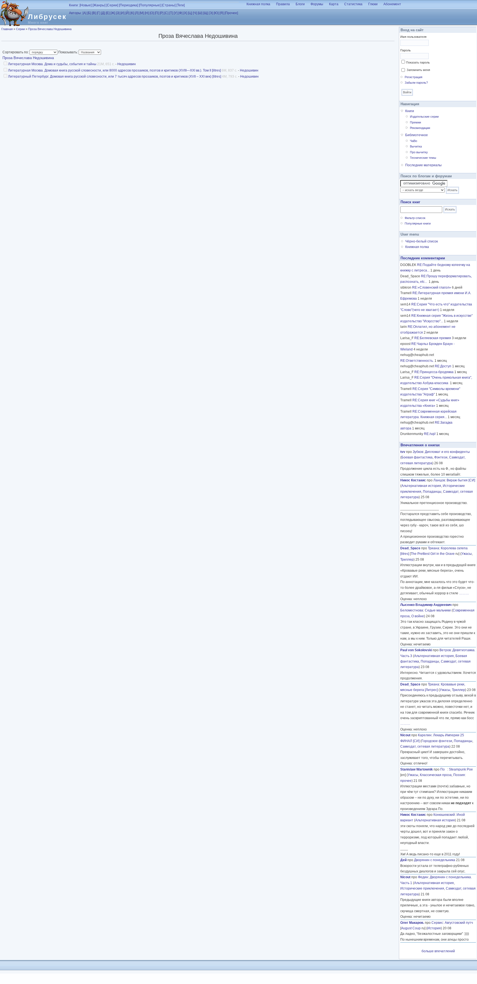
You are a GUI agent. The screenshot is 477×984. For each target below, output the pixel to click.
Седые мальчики (438, 610)
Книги (409, 111)
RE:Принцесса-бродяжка (434, 372)
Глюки (373, 4)
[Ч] (195, 13)
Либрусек (47, 16)
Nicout (405, 735)
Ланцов (439, 480)
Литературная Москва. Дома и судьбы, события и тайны (52, 64)
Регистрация (413, 77)
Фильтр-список (415, 218)
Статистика (353, 4)
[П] (157, 13)
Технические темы (423, 157)
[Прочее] (231, 13)
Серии (20, 29)
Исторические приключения (422, 888)
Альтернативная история (421, 486)
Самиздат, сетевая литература (424, 746)
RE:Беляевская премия (432, 338)
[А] (84, 13)
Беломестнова (411, 610)
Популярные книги (418, 223)
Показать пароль (418, 62)
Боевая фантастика (417, 457)
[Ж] (112, 13)
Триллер (407, 559)
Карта (333, 4)
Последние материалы (423, 165)
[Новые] (86, 5)
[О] (152, 13)
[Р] (161, 13)
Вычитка (416, 146)
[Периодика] (128, 5)
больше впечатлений (438, 951)
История (434, 928)
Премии (415, 122)
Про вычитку (419, 152)
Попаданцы (432, 492)
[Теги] (180, 5)
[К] (132, 13)
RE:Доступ (443, 366)
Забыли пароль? (416, 82)
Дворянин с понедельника (434, 860)
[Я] (221, 13)
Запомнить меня (418, 70)
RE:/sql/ (430, 434)
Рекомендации (420, 128)
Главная (7, 29)
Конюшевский (444, 815)
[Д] (103, 13)
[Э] (211, 13)
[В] (94, 13)
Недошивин (126, 64)
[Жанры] (98, 5)
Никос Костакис (413, 480)
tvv (402, 452)
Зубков (418, 452)
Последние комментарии (423, 258)
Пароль (405, 50)
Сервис (437, 923)
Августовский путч (459, 923)
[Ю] (216, 13)
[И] (122, 13)
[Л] (137, 13)
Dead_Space (410, 548)
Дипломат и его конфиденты (447, 452)
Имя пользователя (413, 36)
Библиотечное (416, 135)
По (443, 769)
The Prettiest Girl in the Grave (433, 554)
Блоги (300, 4)
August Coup (411, 928)
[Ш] (200, 13)
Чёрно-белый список (421, 241)
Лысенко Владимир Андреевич (426, 605)
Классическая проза (436, 775)
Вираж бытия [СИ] (461, 480)
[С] (166, 13)
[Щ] (205, 13)
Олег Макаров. (412, 923)
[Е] (108, 13)
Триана (433, 548)
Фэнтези (440, 457)
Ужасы (466, 554)
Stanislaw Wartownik (416, 769)
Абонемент (392, 4)
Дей (403, 860)
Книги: (74, 5)
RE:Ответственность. (417, 361)
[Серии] (112, 5)
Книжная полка (258, 4)
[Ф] (180, 13)
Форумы (317, 4)
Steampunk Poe (461, 769)
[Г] (98, 13)
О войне (417, 616)
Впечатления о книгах (420, 445)
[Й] (127, 13)
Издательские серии (424, 116)
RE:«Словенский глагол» (431, 287)
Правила (283, 4)
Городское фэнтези (437, 741)
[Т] (171, 13)
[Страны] (168, 5)
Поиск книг (410, 202)
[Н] (147, 13)
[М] (141, 13)
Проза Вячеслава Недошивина (49, 29)
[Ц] (190, 13)
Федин (423, 877)
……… (464, 593)
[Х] (185, 13)
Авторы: (75, 13)
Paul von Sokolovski (416, 650)
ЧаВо (413, 141)
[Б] (89, 13)
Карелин (424, 735)
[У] (175, 13)
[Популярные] (150, 5)
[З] (118, 13)
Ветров (445, 650)
